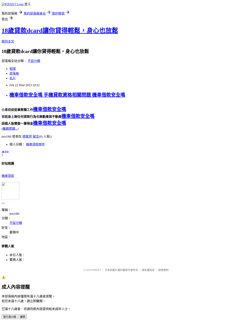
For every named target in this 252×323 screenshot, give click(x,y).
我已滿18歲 (9, 316)
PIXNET (96, 269)
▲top (5, 151)
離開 (22, 316)
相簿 (12, 68)
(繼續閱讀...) (10, 128)
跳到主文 (8, 41)
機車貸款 (8, 176)
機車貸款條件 (35, 144)
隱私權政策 (148, 269)
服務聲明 (163, 269)
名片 (12, 78)
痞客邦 (27, 136)
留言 (36, 136)
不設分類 (34, 61)
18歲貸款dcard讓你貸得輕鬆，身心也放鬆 (60, 30)
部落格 (14, 73)
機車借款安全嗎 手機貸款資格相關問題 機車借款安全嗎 (67, 94)
